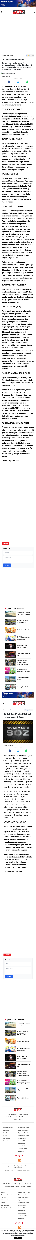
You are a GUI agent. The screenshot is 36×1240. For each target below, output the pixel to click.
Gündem (10, 55)
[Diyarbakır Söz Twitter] (16, 1156)
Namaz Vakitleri (22, 1140)
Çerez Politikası (20, 1116)
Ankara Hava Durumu (23, 1127)
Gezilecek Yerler (22, 1148)
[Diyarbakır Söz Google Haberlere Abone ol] (30, 55)
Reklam (21, 1119)
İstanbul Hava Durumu (24, 1125)
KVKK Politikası (12, 1114)
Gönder (7, 565)
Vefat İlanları (21, 1143)
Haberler (4, 55)
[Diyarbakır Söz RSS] (19, 1160)
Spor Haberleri (6, 1138)
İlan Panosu (21, 1151)
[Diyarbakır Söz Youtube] (23, 1156)
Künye (28, 1116)
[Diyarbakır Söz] (19, 12)
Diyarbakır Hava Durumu (24, 1133)
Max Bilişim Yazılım (25, 1170)
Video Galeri (6, 1133)
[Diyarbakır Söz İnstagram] (19, 1156)
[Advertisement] (18, 35)
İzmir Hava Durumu (23, 1130)
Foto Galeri (6, 1130)
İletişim (15, 1119)
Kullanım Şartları (23, 1114)
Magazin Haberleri (7, 1140)
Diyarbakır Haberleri (8, 1127)
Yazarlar (5, 1135)
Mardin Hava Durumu (23, 1135)
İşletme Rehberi (22, 1146)
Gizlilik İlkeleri (10, 1116)
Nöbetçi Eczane (22, 1138)
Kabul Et (18, 1238)
